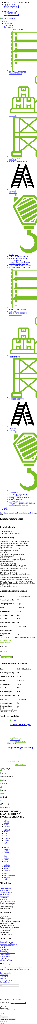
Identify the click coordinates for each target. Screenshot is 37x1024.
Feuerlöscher (4, 898)
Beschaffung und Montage (8, 944)
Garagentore (4, 958)
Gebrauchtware (5, 982)
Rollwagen (33, 637)
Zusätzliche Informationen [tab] (12, 533)
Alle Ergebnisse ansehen (8, 1019)
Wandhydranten (5, 894)
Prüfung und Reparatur (7, 945)
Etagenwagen (24, 637)
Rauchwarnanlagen (6, 892)
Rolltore (2, 947)
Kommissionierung (23, 513)
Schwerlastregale (5, 973)
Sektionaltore (4, 951)
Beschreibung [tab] (8, 531)
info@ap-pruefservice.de (18, 1003)
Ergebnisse (4, 1017)
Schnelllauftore (4, 949)
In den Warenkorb (7, 657)
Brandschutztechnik (6, 887)
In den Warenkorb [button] (20, 741)
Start (1, 513)
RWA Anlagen (4, 896)
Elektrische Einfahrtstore (7, 953)
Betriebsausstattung (10, 513)
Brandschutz (4, 975)
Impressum (3, 1006)
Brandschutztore (5, 890)
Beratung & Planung (6, 942)
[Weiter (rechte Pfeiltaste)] (3, 1023)
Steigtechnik (4, 978)
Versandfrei (3, 651)
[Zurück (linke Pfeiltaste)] (1, 1023)
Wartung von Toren (6, 960)
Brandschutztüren (5, 889)
